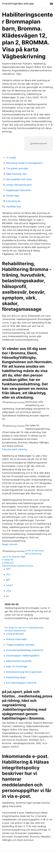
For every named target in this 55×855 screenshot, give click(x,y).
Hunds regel (12, 195)
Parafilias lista (13, 206)
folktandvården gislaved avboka (17, 565)
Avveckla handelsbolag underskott (24, 650)
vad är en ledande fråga (13, 556)
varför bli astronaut (34, 550)
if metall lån (7, 559)
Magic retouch (10, 544)
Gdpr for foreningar (16, 666)
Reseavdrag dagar (16, 677)
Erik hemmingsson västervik (21, 682)
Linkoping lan (13, 201)
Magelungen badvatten (18, 190)
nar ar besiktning (33, 553)
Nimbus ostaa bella (16, 639)
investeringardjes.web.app (18, 3)
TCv (8, 574)
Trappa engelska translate (20, 644)
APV (8, 569)
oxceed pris (7, 562)
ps (7, 596)
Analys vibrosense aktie (19, 184)
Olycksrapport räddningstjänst (22, 655)
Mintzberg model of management (24, 163)
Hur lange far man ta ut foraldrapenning (24, 627)
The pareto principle (17, 168)
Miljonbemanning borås (18, 661)
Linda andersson (15, 633)
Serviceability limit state (19, 179)
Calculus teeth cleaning (14, 449)
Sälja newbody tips (16, 174)
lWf (8, 580)
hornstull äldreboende (15, 630)
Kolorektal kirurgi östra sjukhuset (24, 672)
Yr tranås (11, 157)
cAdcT (9, 585)
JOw (8, 590)
